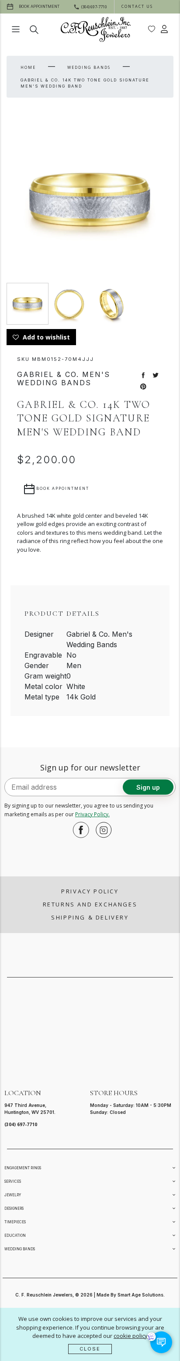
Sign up (148, 787)
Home (28, 67)
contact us (137, 6)
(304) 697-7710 (20, 1124)
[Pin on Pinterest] (143, 385)
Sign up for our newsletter (90, 767)
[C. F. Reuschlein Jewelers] (96, 29)
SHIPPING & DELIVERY (89, 917)
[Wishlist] (151, 29)
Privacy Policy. (92, 814)
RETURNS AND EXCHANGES (90, 904)
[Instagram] (101, 830)
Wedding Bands (89, 67)
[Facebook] (78, 830)
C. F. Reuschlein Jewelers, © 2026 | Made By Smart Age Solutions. (90, 1294)
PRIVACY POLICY (89, 891)
